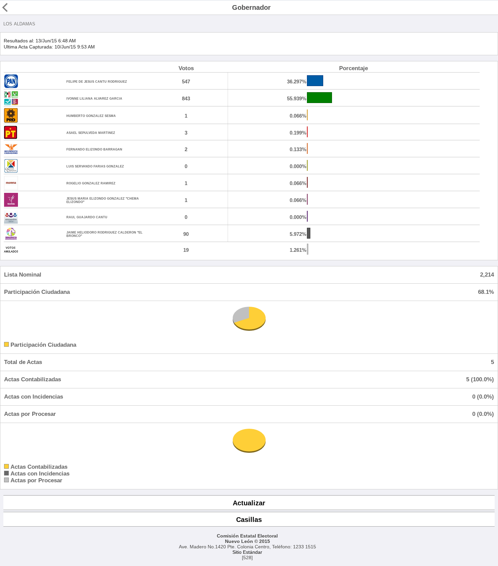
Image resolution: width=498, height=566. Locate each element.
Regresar (18, 7)
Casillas (249, 519)
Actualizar (249, 503)
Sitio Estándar (247, 552)
